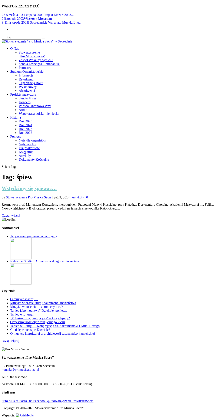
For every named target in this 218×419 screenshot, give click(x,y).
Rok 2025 (25, 121)
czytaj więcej (10, 341)
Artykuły (25, 155)
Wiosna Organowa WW (35, 106)
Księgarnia (26, 152)
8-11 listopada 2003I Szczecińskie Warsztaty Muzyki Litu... (42, 22)
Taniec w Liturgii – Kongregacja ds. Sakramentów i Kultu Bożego (55, 326)
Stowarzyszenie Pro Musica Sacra (29, 197)
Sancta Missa (27, 98)
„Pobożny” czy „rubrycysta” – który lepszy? (40, 318)
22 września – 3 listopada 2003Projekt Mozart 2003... (38, 15)
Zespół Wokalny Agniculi (36, 60)
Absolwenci (27, 90)
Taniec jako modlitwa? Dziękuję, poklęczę (38, 310)
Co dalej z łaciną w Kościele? (30, 329)
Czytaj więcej (11, 215)
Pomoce (15, 136)
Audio (23, 110)
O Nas (14, 48)
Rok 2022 (25, 132)
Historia (15, 117)
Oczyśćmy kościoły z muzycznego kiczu (37, 322)
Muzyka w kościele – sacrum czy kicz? (36, 307)
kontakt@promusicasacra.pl (20, 369)
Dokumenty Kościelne (34, 159)
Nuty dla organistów (32, 140)
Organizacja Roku (31, 83)
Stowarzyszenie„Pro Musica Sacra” (32, 54)
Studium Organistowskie (26, 71)
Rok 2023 (25, 129)
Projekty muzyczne (23, 94)
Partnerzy (25, 67)
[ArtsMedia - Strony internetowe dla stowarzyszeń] (25, 415)
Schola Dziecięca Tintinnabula (39, 64)
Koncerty (25, 102)
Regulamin (26, 79)
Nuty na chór (27, 144)
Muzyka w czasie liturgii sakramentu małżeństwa (43, 303)
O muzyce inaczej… (24, 299)
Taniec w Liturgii (21, 314)
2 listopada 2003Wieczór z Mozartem (27, 18)
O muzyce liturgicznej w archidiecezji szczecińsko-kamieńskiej (52, 333)
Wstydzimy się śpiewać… (29, 188)
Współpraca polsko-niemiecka (39, 113)
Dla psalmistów (29, 148)
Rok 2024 (25, 125)
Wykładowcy (28, 87)
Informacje (26, 75)
